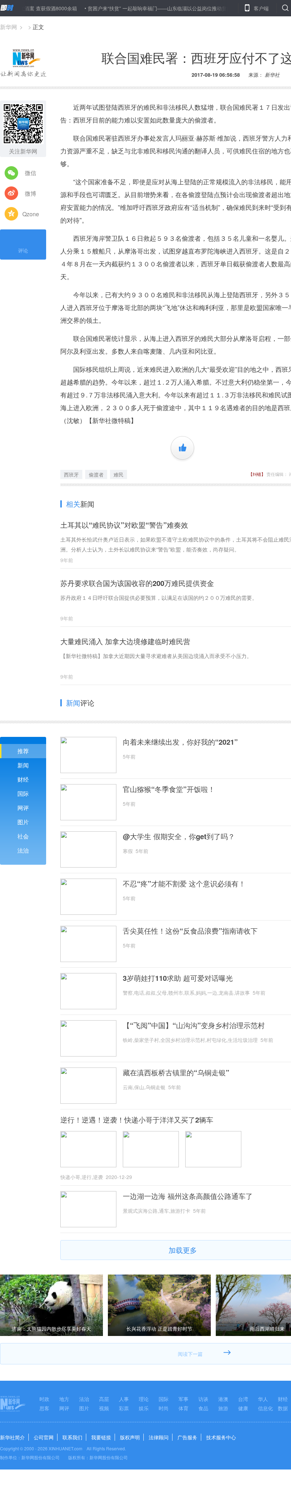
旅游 (223, 1408)
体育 (183, 1408)
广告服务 (187, 1437)
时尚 (164, 1408)
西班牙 (71, 474)
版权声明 (130, 1437)
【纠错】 (256, 474)
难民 (118, 474)
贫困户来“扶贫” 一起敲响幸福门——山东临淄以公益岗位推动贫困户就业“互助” (154, 8)
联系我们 (72, 1437)
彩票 (124, 1408)
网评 (23, 808)
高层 (104, 1399)
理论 (144, 1399)
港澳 (223, 1399)
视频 (104, 1408)
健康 (243, 1408)
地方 (64, 1399)
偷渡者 (96, 474)
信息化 (265, 1408)
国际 (23, 793)
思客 (44, 1408)
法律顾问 (159, 1437)
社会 (23, 836)
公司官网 (44, 1437)
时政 (44, 1399)
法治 (23, 850)
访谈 (203, 1399)
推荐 (23, 751)
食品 (203, 1408)
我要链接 (101, 1437)
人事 (124, 1399)
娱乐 (144, 1408)
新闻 (23, 765)
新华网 (8, 27)
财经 (23, 779)
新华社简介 (12, 1437)
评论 (23, 250)
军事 (183, 1399)
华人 (263, 1399)
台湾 (243, 1399)
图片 (23, 822)
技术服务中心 (221, 1437)
